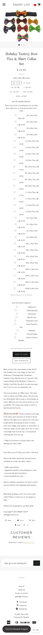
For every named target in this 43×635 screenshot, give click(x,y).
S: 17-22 (27, 83)
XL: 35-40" (14, 92)
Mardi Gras (31, 317)
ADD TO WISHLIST (21, 360)
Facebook (23, 602)
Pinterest (22, 605)
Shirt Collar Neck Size (21, 78)
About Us (21, 590)
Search (21, 586)
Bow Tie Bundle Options (21, 101)
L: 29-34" (28, 87)
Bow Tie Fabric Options (21, 303)
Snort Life (21, 4)
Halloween (32, 307)
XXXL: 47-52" (21, 96)
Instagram (22, 609)
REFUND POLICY (21, 597)
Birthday (32, 331)
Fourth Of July (32, 334)
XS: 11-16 (16, 83)
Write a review (28, 542)
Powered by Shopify (21, 617)
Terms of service (21, 593)
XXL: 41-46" (28, 92)
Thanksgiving (32, 310)
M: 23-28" (15, 87)
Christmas (32, 314)
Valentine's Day (32, 321)
